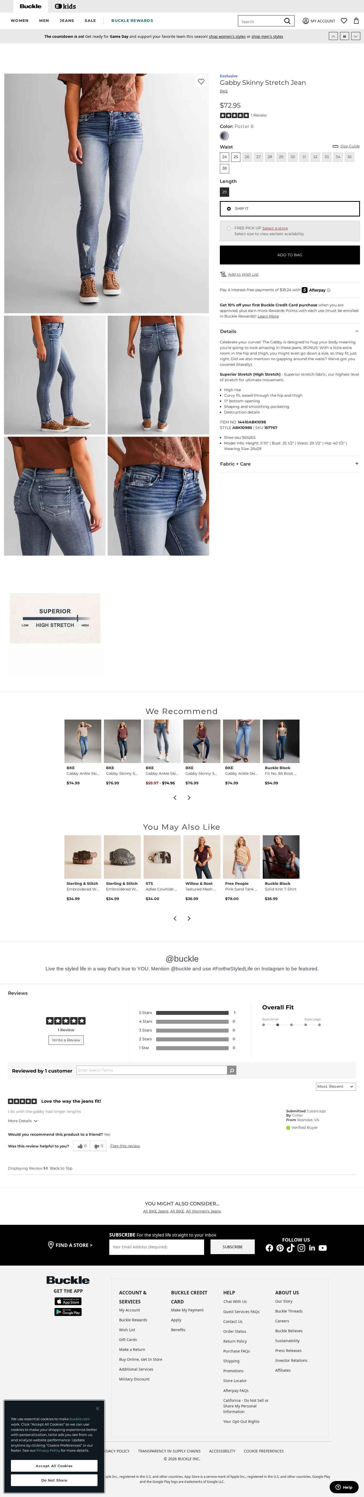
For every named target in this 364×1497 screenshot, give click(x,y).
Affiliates (283, 1370)
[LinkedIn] (312, 1247)
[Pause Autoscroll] (344, 36)
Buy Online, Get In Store (140, 1359)
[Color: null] (224, 136)
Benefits (178, 1329)
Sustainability (287, 1340)
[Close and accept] (97, 1408)
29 (224, 192)
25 (236, 156)
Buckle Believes (289, 1330)
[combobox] (260, 20)
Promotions (233, 1370)
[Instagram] (301, 1247)
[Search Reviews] (231, 1070)
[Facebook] (269, 1247)
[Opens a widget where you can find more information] (344, 1487)
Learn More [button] (268, 316)
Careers (282, 1320)
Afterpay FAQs (236, 1390)
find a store (74, 1245)
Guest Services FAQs (241, 1311)
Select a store (275, 228)
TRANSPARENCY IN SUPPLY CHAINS (169, 1451)
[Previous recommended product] (174, 797)
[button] (19, 21)
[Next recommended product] (189, 797)
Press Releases (288, 1350)
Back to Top (61, 1168)
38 (224, 168)
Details (228, 331)
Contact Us (232, 1321)
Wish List (127, 1329)
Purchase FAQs (236, 1351)
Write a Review (66, 1040)
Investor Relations (291, 1360)
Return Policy (235, 1341)
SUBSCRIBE (233, 1246)
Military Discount (134, 1379)
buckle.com (80, 1419)
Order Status (234, 1331)
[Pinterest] (280, 1247)
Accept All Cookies (54, 1466)
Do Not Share (54, 1480)
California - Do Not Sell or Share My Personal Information (246, 1406)
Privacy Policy (48, 1450)
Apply (176, 1319)
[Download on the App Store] (68, 1300)
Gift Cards (128, 1339)
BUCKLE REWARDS (132, 20)
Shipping (231, 1360)
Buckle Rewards (133, 1319)
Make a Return (132, 1349)
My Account (129, 1310)
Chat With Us (235, 1301)
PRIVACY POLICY (115, 1451)
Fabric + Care (235, 464)
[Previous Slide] (333, 36)
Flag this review (125, 1145)
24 (224, 156)
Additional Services (136, 1369)
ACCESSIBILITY (222, 1451)
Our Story (283, 1301)
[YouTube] (322, 1247)
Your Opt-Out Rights (241, 1421)
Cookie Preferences (264, 1451)
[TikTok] (290, 1247)
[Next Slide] (355, 36)
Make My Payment (187, 1310)
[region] (54, 1446)
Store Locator (235, 1380)
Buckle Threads (289, 1311)
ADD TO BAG (289, 254)
